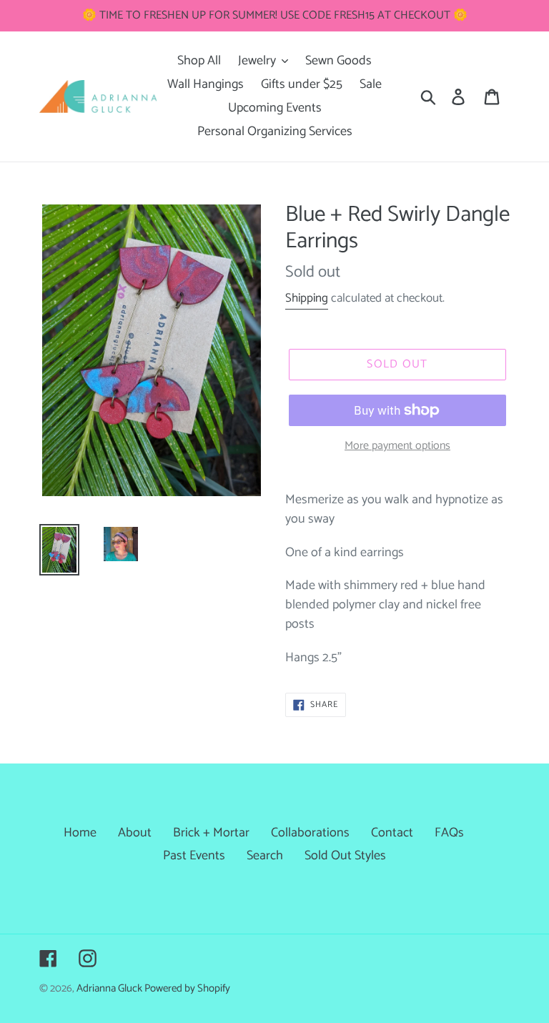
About (135, 833)
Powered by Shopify (187, 988)
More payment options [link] (397, 446)
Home (80, 833)
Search (265, 855)
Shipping (306, 298)
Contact (392, 833)
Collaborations (310, 833)
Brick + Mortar (211, 833)
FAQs (449, 833)
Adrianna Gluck (110, 988)
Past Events (194, 855)
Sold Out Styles (345, 855)
